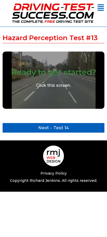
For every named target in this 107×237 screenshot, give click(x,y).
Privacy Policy (54, 173)
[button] (101, 8)
